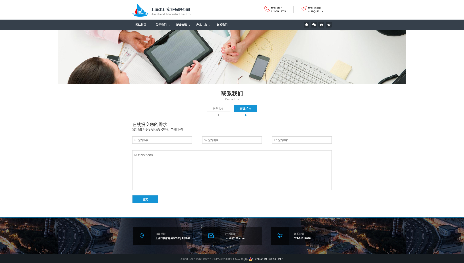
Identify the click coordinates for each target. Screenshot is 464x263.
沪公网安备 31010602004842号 (268, 258)
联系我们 (218, 108)
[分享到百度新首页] (321, 25)
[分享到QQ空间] (329, 25)
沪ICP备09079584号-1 (223, 258)
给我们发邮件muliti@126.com (316, 9)
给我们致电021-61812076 (278, 9)
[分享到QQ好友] (306, 25)
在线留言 (245, 108)
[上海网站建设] (241, 258)
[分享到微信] (314, 25)
